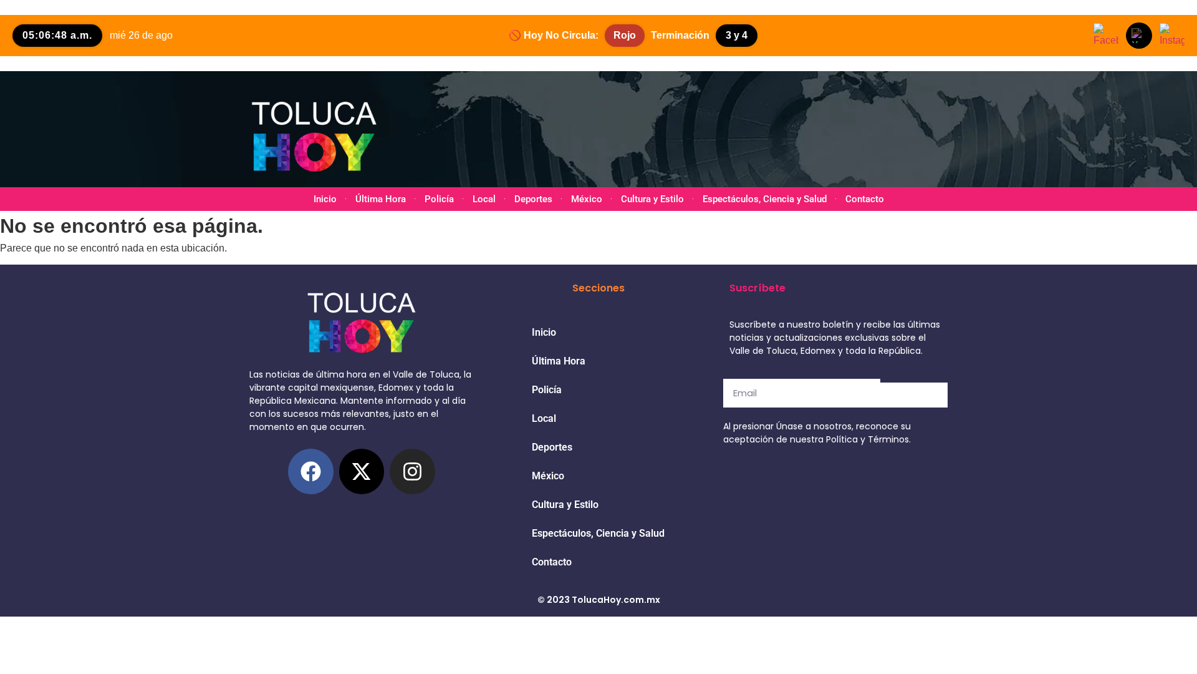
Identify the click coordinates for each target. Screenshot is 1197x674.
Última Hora (380, 199)
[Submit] (914, 395)
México (586, 199)
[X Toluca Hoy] (1139, 35)
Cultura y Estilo (652, 199)
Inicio (325, 199)
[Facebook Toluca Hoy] (1106, 35)
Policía (439, 199)
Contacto (864, 199)
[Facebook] (311, 471)
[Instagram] (412, 471)
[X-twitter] (362, 471)
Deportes (533, 199)
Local (484, 199)
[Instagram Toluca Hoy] (1172, 35)
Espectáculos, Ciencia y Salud (765, 199)
